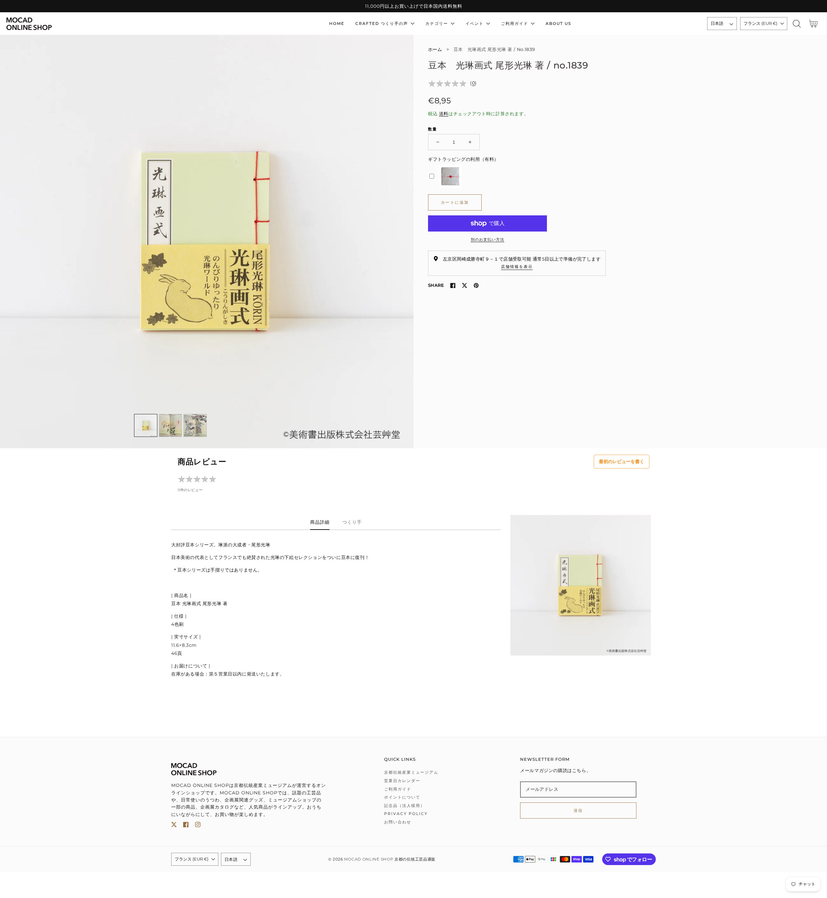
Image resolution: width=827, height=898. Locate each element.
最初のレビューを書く (621, 461)
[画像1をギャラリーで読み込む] (145, 425)
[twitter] (174, 826)
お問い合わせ (397, 822)
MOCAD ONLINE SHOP (368, 859)
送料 (443, 114)
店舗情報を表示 (517, 266)
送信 (578, 810)
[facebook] (186, 826)
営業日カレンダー (402, 780)
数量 (432, 129)
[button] (796, 23)
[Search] (796, 24)
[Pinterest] (476, 285)
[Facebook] (452, 285)
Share (436, 285)
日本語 (717, 23)
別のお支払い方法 (487, 239)
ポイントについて (402, 797)
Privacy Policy (406, 813)
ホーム (435, 49)
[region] (413, 6)
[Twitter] (464, 285)
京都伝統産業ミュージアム (411, 772)
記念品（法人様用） (404, 805)
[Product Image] (207, 241)
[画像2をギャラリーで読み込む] (170, 425)
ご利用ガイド (397, 789)
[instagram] (198, 826)
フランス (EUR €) (760, 23)
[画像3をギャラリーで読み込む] (195, 425)
